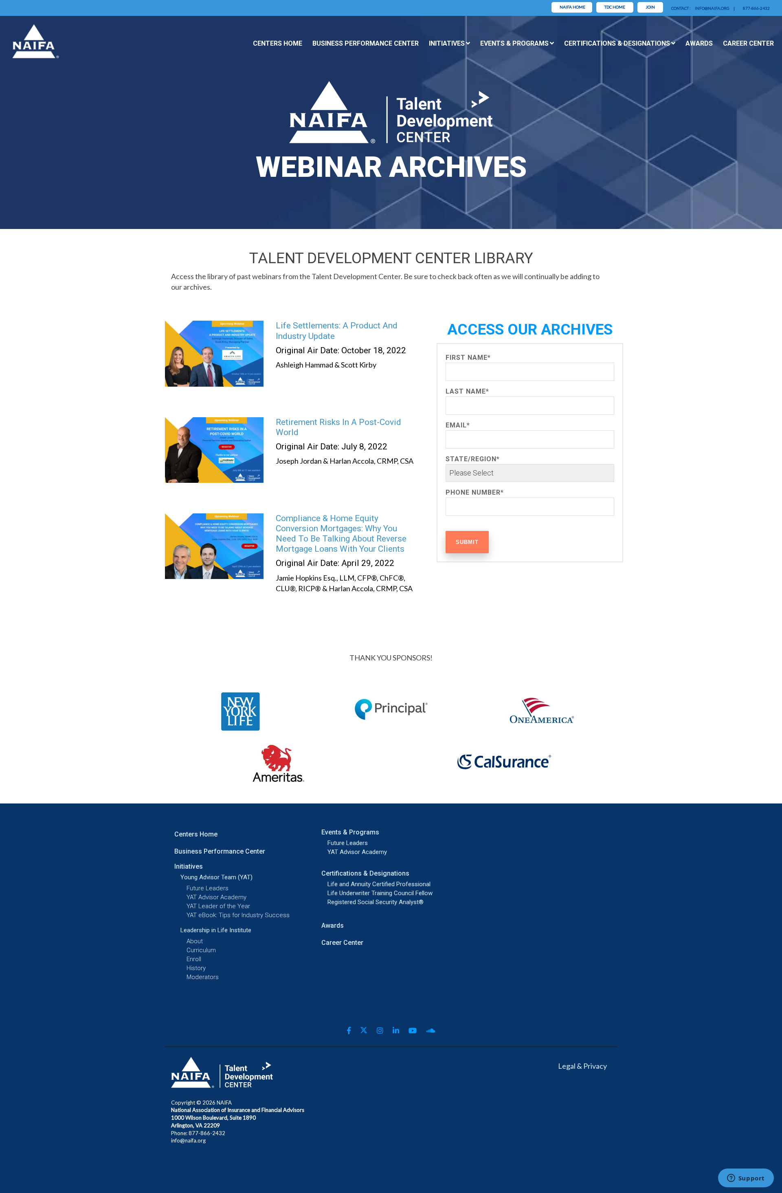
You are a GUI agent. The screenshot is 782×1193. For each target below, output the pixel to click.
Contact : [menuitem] (681, 8)
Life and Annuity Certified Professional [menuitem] (365, 884)
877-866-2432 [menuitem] (756, 8)
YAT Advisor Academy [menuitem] (216, 897)
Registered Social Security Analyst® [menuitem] (365, 902)
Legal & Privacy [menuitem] (582, 1065)
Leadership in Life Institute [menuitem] (215, 930)
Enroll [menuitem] (194, 959)
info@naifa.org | (715, 8)
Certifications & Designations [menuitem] (617, 43)
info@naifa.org (188, 1140)
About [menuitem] (195, 941)
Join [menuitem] (650, 6)
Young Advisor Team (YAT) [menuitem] (216, 877)
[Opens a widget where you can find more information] (746, 1179)
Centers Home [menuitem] (277, 43)
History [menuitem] (196, 968)
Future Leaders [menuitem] (207, 888)
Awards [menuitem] (699, 43)
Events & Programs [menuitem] (514, 43)
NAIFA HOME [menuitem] (572, 6)
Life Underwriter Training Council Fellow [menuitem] (365, 893)
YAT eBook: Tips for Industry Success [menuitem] (238, 915)
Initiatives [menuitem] (447, 43)
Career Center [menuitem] (748, 43)
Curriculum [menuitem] (201, 950)
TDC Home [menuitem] (614, 6)
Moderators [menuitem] (203, 977)
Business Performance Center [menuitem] (365, 43)
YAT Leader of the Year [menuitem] (218, 906)
